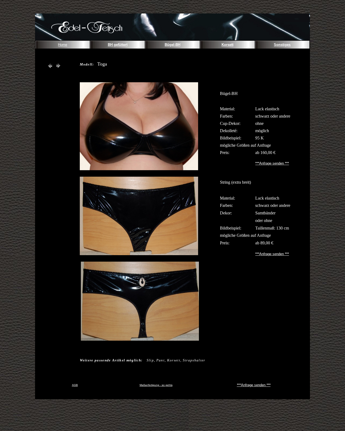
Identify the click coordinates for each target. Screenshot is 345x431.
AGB (75, 385)
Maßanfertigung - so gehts (156, 385)
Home (62, 45)
